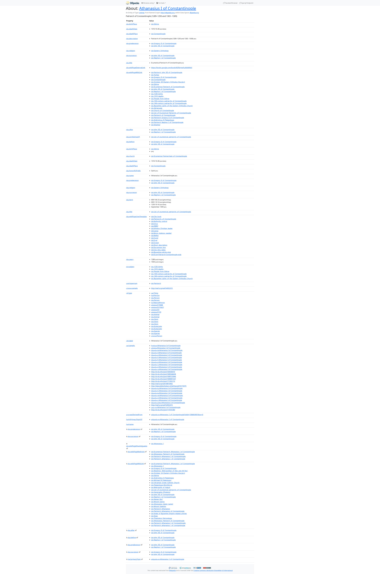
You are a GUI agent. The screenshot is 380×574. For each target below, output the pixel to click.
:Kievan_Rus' (157, 499)
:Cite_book (156, 216)
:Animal (155, 314)
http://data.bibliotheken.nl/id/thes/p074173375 (168, 386)
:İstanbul (155, 125)
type (129, 293)
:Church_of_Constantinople (162, 110)
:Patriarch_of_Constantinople (163, 115)
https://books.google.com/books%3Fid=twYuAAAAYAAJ (171, 68)
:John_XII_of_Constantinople (162, 46)
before (130, 142)
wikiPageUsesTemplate (136, 216)
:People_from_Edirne (160, 99)
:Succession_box (158, 247)
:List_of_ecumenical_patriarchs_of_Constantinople (171, 137)
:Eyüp (154, 516)
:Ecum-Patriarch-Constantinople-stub (166, 255)
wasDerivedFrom (134, 415)
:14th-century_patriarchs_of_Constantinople (169, 103)
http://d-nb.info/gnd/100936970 (163, 372)
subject (130, 267)
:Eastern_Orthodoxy (160, 51)
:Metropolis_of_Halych (160, 487)
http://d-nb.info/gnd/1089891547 (163, 379)
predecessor (132, 43)
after (129, 130)
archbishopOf (133, 137)
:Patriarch (156, 283)
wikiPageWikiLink (134, 72)
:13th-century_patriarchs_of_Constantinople (169, 101)
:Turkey (155, 75)
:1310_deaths (157, 96)
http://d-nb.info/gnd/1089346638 (163, 374)
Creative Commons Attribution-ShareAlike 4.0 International (213, 570)
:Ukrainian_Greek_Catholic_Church (165, 483)
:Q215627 (157, 307)
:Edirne (155, 24)
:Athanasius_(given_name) (162, 504)
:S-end (154, 238)
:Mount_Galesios (158, 506)
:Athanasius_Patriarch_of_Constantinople (167, 454)
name (130, 175)
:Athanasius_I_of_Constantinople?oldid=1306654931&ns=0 (177, 415)
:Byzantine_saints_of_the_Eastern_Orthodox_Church (172, 106)
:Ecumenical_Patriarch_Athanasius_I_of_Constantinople (173, 452)
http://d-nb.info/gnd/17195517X (163, 381)
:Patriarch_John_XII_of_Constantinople (166, 72)
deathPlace (132, 34)
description (132, 39)
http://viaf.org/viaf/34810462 (162, 384)
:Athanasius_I (157, 444)
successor (131, 55)
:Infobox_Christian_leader (162, 228)
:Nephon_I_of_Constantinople (163, 58)
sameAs (132, 288)
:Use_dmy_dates (158, 250)
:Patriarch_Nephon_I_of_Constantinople (167, 122)
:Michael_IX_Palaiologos (161, 480)
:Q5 (155, 310)
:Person (155, 295)
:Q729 (156, 312)
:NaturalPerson (158, 303)
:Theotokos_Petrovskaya (161, 518)
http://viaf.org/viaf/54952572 (162, 288)
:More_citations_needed (161, 233)
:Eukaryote (156, 326)
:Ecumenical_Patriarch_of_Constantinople (168, 87)
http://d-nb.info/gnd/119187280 (163, 410)
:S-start (155, 243)
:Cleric (154, 319)
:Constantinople (158, 34)
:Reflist (155, 236)
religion (130, 51)
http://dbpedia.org (168, 13)
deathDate (131, 29)
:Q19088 (157, 305)
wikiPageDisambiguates (136, 446)
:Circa (154, 224)
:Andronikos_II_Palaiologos (162, 478)
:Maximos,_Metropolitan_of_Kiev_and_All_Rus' (169, 471)
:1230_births (157, 94)
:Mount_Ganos (158, 502)
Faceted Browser (231, 3)
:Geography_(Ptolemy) (160, 492)
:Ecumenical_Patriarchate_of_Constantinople (169, 156)
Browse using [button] (148, 3)
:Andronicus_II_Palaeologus (162, 120)
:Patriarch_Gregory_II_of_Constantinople (167, 118)
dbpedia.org (194, 13)
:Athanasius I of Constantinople (165, 346)
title (129, 63)
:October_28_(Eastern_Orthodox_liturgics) (168, 82)
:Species (155, 331)
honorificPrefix (133, 171)
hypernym (131, 283)
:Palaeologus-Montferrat (161, 485)
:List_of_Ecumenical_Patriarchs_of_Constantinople (171, 113)
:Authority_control (159, 221)
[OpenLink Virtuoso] (173, 568)
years (129, 259)
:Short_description (159, 245)
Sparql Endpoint (247, 3)
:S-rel (154, 240)
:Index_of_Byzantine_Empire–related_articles (169, 513)
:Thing (154, 293)
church (130, 156)
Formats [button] (161, 3)
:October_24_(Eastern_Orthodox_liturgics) (168, 473)
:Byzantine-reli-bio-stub (161, 252)
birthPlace (131, 24)
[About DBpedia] (132, 3)
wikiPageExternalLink (135, 68)
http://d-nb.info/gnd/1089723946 (163, 376)
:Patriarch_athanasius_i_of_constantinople (168, 459)
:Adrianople (156, 108)
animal (141, 13)
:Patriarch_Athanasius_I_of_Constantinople (168, 456)
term (129, 200)
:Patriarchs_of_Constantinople (163, 219)
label (129, 341)
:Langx (154, 231)
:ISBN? (154, 226)
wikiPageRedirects (136, 452)
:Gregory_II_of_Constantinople (163, 43)
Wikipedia (172, 570)
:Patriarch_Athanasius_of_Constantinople (167, 511)
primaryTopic (134, 559)
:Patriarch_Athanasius (160, 509)
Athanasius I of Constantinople (167, 8)
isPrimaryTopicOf (134, 419)
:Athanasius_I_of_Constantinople (167, 419)
